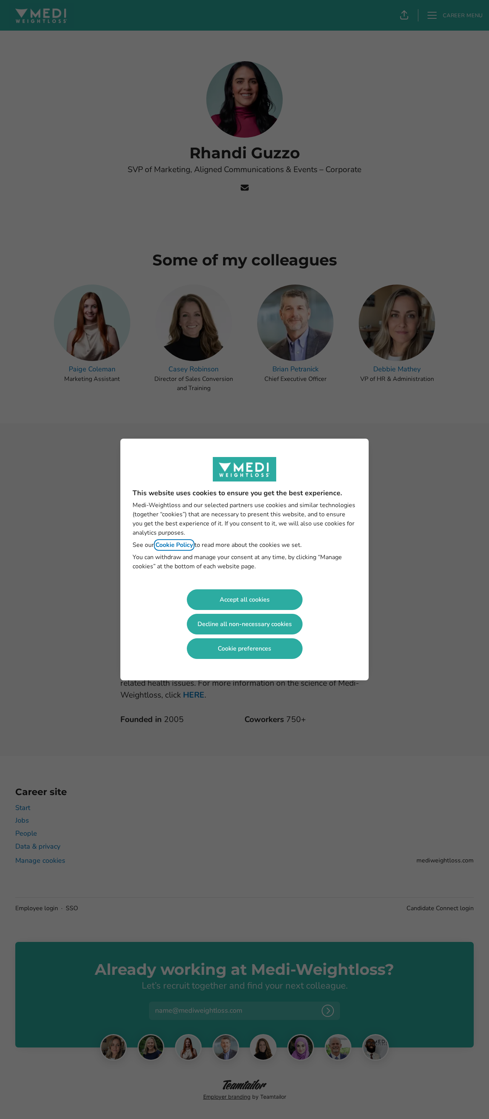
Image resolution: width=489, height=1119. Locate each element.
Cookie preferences (244, 648)
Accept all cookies (245, 599)
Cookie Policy (174, 545)
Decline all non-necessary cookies (245, 624)
